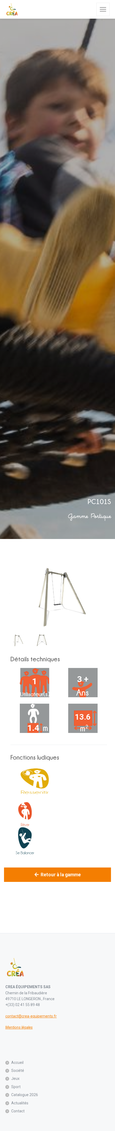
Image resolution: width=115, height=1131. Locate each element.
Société (17, 1070)
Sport (16, 1087)
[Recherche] (88, 9)
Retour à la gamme (61, 874)
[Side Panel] (103, 9)
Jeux (15, 1078)
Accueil (17, 1062)
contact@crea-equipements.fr (31, 1016)
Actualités (19, 1103)
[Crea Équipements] (12, 9)
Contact (18, 1111)
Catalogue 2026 (24, 1095)
